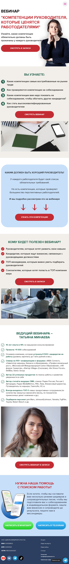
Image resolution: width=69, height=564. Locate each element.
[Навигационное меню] (65, 4)
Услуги (43, 540)
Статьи (43, 551)
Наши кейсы (45, 547)
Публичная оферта (47, 559)
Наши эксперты (46, 543)
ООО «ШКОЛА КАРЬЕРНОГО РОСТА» (13, 540)
